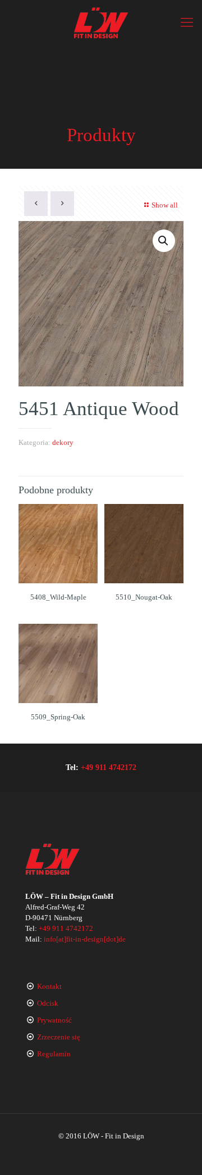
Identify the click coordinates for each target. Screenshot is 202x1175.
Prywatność (54, 1020)
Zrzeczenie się (58, 1037)
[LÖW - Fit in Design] (101, 22)
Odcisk (47, 1003)
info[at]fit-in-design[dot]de (85, 939)
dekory (63, 442)
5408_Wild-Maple (58, 597)
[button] (164, 240)
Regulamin (54, 1054)
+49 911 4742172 (108, 767)
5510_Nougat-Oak (144, 597)
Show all (165, 205)
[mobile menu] (186, 22)
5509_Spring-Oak (58, 717)
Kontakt (49, 986)
